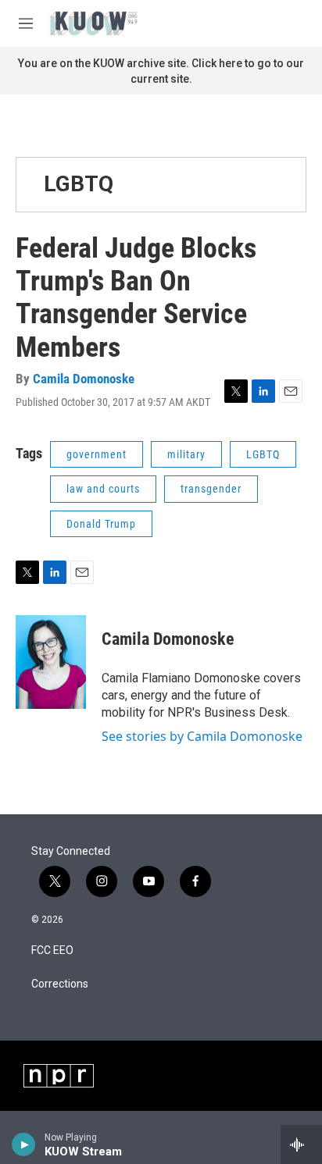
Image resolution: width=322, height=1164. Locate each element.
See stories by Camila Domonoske (202, 736)
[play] (24, 1144)
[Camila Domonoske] (51, 662)
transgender (211, 488)
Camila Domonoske (83, 378)
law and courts (103, 488)
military (186, 454)
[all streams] (301, 1144)
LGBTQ (78, 184)
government (96, 454)
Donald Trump (101, 524)
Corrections (59, 984)
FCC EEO (52, 950)
